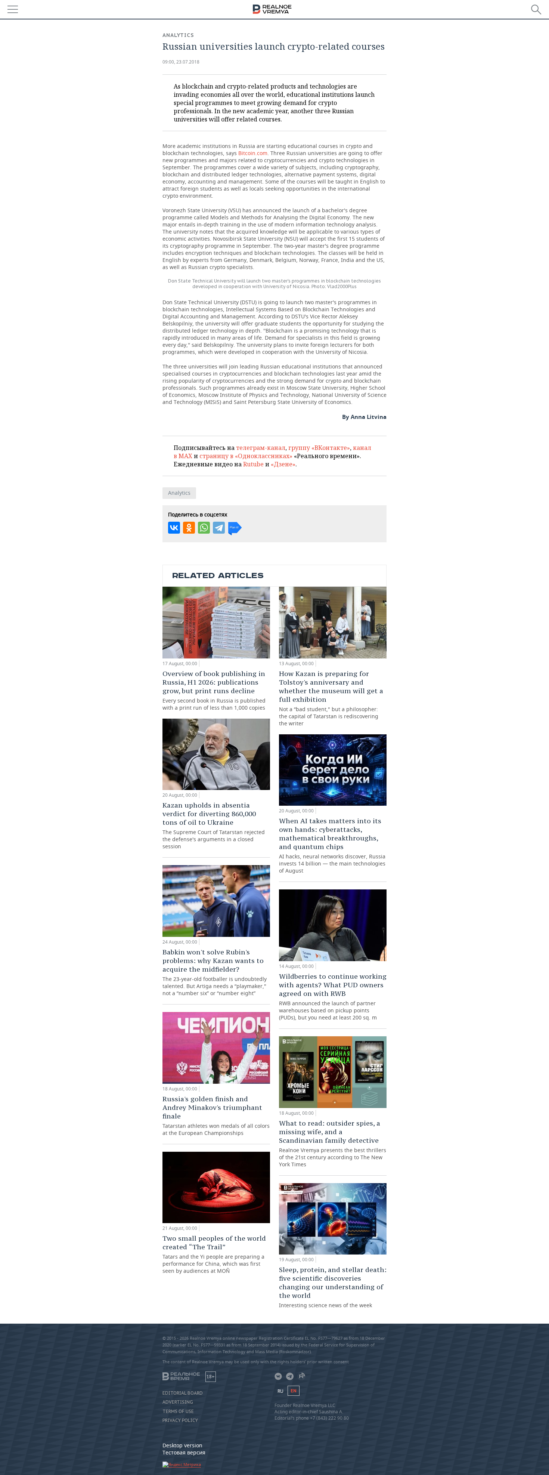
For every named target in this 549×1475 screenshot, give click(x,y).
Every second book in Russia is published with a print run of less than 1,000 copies (214, 690)
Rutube (253, 464)
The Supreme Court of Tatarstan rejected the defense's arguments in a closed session (213, 825)
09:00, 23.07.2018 (180, 62)
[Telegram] (219, 528)
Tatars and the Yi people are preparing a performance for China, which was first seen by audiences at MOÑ (214, 1254)
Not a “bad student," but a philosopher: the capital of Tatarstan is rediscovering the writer (331, 698)
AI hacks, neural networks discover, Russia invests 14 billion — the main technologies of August (332, 845)
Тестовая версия (183, 1452)
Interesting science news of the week (333, 1287)
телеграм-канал (260, 448)
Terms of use (178, 1411)
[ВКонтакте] (174, 528)
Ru (280, 1391)
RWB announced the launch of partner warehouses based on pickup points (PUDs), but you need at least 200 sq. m (333, 996)
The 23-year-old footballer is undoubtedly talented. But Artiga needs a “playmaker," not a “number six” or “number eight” (214, 972)
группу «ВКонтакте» (319, 448)
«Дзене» (283, 464)
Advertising (177, 1402)
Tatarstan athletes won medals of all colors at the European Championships (216, 1115)
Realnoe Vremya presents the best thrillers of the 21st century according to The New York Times (332, 1143)
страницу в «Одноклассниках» (245, 456)
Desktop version (182, 1445)
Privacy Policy (180, 1420)
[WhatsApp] (204, 528)
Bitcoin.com (252, 153)
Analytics (178, 35)
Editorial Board (182, 1393)
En (294, 1391)
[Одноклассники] (189, 528)
